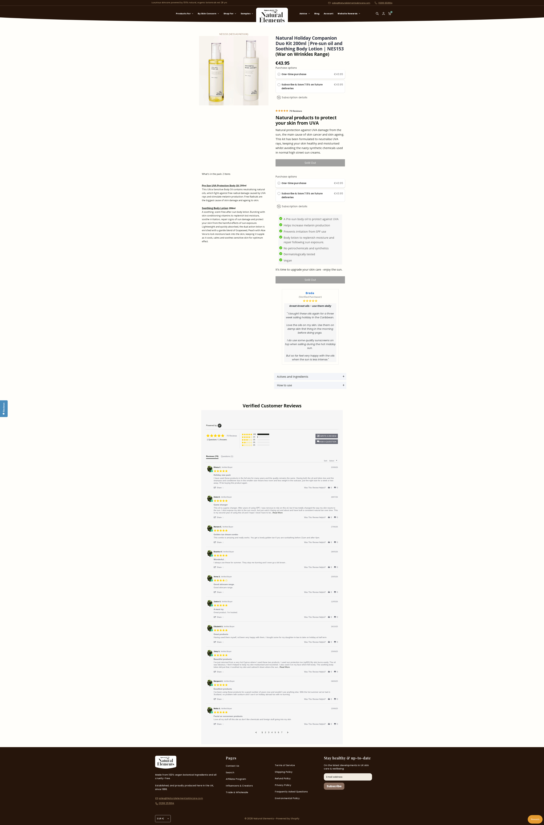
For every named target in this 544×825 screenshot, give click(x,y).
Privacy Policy (283, 785)
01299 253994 (385, 3)
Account (328, 13)
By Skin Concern (207, 13)
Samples (246, 13)
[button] (326, 441)
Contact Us (232, 765)
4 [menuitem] (272, 732)
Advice (303, 13)
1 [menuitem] (262, 732)
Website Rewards (348, 13)
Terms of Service (285, 765)
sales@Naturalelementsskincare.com (351, 3)
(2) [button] (254, 437)
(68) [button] (254, 434)
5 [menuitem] (275, 732)
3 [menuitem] (268, 732)
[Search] (377, 15)
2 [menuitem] (265, 732)
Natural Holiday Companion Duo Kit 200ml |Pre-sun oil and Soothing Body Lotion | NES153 (310, 43)
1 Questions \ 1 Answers (217, 440)
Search (230, 772)
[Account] (383, 13)
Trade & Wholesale (237, 792)
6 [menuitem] (278, 732)
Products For (183, 13)
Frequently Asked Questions (291, 791)
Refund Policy (283, 778)
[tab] (212, 457)
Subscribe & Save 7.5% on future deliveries (302, 86)
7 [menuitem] (281, 732)
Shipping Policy (284, 772)
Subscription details (294, 97)
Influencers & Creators (239, 785)
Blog (316, 13)
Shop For (229, 13)
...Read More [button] (277, 513)
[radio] (279, 74)
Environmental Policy (287, 798)
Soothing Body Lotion (215, 208)
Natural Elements (264, 818)
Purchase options (286, 68)
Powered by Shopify (287, 818)
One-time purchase (293, 74)
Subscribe (334, 786)
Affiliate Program (236, 779)
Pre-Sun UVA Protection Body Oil (221, 185)
